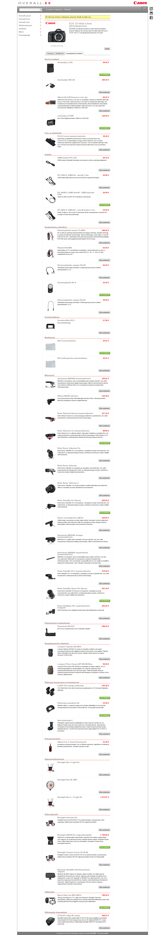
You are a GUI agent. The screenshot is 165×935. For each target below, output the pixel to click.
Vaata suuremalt (57, 45)
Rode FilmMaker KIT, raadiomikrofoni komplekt (73, 607)
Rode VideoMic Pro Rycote (69, 500)
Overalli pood (25, 16)
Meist (21, 32)
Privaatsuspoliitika (102, 933)
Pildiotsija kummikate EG (68, 703)
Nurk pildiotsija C (65, 720)
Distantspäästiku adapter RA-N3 (71, 265)
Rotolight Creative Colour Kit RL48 (72, 852)
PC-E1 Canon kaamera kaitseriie (71, 136)
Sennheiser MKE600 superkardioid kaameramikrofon (72, 553)
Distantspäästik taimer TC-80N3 (71, 230)
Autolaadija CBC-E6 (66, 80)
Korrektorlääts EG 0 (66, 320)
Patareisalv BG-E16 (65, 626)
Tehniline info (60, 53)
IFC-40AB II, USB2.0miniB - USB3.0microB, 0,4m (75, 193)
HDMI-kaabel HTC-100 (67, 158)
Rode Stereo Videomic (67, 466)
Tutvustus (50, 53)
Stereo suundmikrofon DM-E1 (70, 518)
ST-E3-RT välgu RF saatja (68, 915)
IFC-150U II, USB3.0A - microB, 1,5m (73, 175)
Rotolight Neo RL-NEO (67, 780)
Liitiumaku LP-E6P (65, 116)
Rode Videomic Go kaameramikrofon (73, 431)
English (144, 8)
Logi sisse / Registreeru (55, 9)
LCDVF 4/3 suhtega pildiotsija (70, 686)
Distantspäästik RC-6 (66, 283)
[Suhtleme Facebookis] (151, 18)
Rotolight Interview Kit (67, 817)
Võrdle (107, 48)
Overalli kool (24, 19)
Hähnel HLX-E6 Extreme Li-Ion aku (72, 97)
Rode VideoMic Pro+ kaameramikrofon (74, 571)
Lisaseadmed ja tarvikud (74, 53)
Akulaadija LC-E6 (65, 62)
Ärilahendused (25, 25)
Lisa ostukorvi (104, 74)
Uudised (22, 29)
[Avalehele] (34, 3)
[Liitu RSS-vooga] (151, 9)
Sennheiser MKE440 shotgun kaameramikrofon (70, 536)
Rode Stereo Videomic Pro (68, 448)
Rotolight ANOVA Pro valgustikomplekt (74, 835)
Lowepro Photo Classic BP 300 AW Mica (74, 664)
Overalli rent (24, 22)
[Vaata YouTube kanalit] (151, 13)
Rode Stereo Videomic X (68, 483)
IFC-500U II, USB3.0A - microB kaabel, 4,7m (76, 210)
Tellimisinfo (67, 9)
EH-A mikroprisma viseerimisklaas (72, 358)
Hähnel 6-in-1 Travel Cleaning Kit (71, 742)
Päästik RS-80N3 (64, 248)
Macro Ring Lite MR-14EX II (69, 895)
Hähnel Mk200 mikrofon (67, 396)
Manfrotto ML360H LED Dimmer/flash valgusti (73, 871)
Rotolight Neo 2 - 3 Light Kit (69, 797)
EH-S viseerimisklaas (66, 341)
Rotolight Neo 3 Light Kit (68, 762)
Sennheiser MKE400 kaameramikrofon (74, 378)
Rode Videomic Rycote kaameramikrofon (75, 413)
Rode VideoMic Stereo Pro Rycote (72, 588)
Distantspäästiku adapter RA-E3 (71, 300)
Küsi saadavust (104, 92)
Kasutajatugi (24, 35)
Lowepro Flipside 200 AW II (69, 647)
